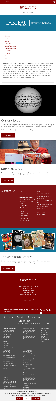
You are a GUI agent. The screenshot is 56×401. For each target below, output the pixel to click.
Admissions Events (9, 361)
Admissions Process (9, 355)
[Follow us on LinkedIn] (50, 310)
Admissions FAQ (8, 363)
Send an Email (27, 300)
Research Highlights (29, 330)
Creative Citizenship (28, 359)
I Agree (19, 398)
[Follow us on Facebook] (41, 310)
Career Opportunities (29, 381)
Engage (7, 36)
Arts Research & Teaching (27, 365)
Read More (36, 398)
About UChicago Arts (29, 353)
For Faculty (44, 332)
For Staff (43, 330)
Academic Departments (7, 333)
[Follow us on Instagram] (44, 310)
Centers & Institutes (28, 339)
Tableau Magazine (10, 48)
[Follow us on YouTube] (41, 313)
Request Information (11, 56)
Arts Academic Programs (27, 361)
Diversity (25, 385)
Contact (43, 336)
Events (7, 41)
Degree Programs (9, 330)
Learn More (6, 180)
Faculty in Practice (28, 333)
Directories (44, 334)
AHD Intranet (45, 339)
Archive (8, 53)
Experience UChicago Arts (29, 355)
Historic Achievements (29, 383)
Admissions (7, 350)
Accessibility (26, 387)
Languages (7, 336)
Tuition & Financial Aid (10, 353)
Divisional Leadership (29, 375)
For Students (45, 328)
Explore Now (7, 135)
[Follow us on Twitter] (47, 310)
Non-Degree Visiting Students (9, 357)
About (25, 372)
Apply (6, 58)
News (6, 38)
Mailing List (8, 43)
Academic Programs (10, 328)
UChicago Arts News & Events (29, 369)
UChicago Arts (27, 350)
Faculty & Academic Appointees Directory (29, 335)
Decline (27, 398)
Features (8, 50)
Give (42, 341)
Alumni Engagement (11, 46)
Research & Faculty (28, 328)
